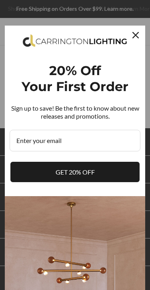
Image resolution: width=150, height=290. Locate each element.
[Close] (135, 35)
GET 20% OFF (75, 172)
